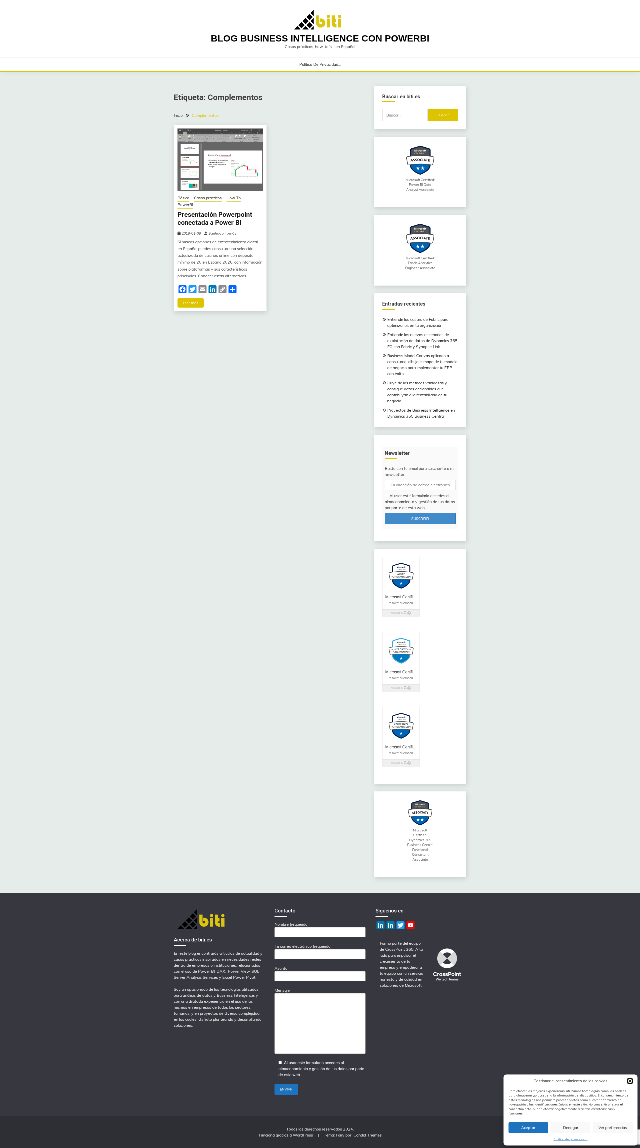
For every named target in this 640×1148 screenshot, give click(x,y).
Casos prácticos (208, 198)
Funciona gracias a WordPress (286, 1134)
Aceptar (528, 1127)
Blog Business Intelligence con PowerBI (320, 38)
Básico (183, 198)
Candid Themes (368, 1134)
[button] (630, 1080)
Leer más (190, 303)
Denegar (570, 1127)
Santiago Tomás (222, 233)
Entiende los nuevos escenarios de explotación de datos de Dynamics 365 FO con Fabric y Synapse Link (422, 340)
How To (233, 198)
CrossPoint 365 (399, 949)
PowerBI (185, 204)
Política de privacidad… (571, 1139)
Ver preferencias (612, 1127)
